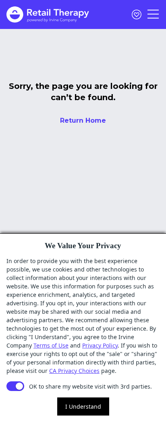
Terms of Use (50, 345)
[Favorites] (137, 14)
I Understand (83, 406)
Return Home (83, 120)
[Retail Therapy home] (47, 14)
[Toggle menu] (153, 14)
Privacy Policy (100, 345)
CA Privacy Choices (74, 371)
